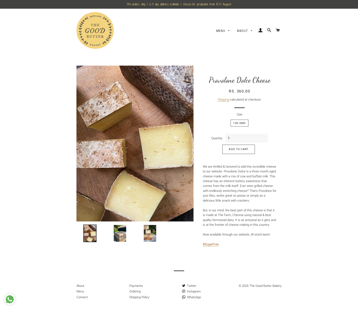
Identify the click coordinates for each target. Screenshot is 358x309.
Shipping (223, 99)
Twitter (191, 286)
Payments (136, 286)
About (243, 30)
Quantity (217, 138)
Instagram (193, 291)
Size (239, 114)
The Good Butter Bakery (265, 286)
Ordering (135, 291)
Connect (82, 297)
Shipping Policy (139, 297)
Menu (221, 30)
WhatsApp (193, 297)
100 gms (239, 123)
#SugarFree (211, 244)
